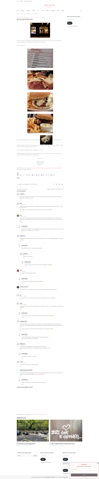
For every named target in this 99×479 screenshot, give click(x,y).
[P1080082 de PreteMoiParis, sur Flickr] (40, 58)
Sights (47, 10)
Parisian (22, 10)
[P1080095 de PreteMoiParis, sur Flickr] (40, 123)
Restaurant (42, 17)
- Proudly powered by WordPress (49, 477)
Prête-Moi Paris (49, 5)
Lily (20, 295)
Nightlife (53, 10)
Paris (37, 17)
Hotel (43, 10)
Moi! (17, 1)
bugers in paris (21, 184)
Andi (21, 270)
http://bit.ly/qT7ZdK (39, 374)
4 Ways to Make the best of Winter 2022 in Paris (62, 443)
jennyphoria (22, 235)
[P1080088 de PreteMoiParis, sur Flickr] (46, 139)
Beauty (33, 10)
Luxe (18, 10)
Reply (21, 199)
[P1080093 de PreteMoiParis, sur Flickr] (40, 101)
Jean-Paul (22, 193)
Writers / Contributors (28, 1)
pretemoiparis (24, 226)
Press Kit (21, 1)
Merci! (69, 23)
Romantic (28, 10)
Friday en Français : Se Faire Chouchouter (55, 189)
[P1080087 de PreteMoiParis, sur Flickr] (40, 80)
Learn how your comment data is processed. (39, 414)
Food (38, 10)
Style (58, 10)
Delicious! (26, 17)
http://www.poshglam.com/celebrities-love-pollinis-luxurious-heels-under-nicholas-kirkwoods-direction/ (42, 168)
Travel (62, 10)
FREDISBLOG (22, 343)
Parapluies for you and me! (23, 189)
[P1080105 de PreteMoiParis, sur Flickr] (40, 30)
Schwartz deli (34, 184)
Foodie (32, 17)
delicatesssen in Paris (28, 184)
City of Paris (20, 17)
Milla (21, 203)
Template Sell (65, 477)
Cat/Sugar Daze (23, 321)
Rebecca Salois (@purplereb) (26, 370)
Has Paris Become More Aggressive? (26, 443)
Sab (21, 215)
